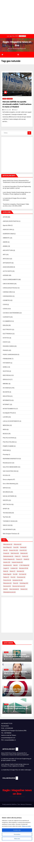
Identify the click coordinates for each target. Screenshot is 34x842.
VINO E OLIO (7, 525)
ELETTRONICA (7, 333)
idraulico (6, 562)
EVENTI (5, 342)
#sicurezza (17, 544)
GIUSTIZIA (6, 371)
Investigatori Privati (8, 412)
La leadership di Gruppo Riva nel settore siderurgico (16, 655)
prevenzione (21, 577)
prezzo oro (7, 580)
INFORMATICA (7, 400)
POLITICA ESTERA (8, 437)
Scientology (24, 583)
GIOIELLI (5, 367)
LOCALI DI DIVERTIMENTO (11, 421)
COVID (5, 304)
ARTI (4, 254)
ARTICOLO (6, 258)
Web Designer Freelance (10, 533)
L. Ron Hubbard (24, 565)
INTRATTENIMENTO (9, 408)
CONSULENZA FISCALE (10, 288)
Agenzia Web (7, 225)
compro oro (13, 550)
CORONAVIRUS (7, 296)
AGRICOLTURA (7, 229)
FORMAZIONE (7, 358)
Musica (12, 571)
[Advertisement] (17, 17)
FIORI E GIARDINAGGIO (10, 354)
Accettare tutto (17, 830)
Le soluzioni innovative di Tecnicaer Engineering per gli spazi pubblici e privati (16, 708)
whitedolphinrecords (9, 592)
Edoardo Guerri (20, 659)
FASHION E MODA (8, 346)
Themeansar (28, 804)
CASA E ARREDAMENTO (10, 279)
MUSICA (5, 433)
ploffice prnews (20, 676)
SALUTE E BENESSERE (10, 467)
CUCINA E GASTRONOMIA (11, 313)
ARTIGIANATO (7, 263)
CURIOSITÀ (6, 317)
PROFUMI (6, 450)
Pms (13, 577)
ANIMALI (5, 246)
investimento (7, 565)
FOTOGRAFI (6, 363)
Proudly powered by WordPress (9, 804)
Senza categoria (7, 479)
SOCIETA (5, 500)
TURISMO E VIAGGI (9, 521)
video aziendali (14, 589)
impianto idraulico (17, 562)
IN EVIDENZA (9, 98)
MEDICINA (6, 425)
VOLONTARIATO (8, 529)
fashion (25, 556)
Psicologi (5, 454)
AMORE (5, 242)
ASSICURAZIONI (8, 267)
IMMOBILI (6, 383)
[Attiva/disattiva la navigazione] (18, 54)
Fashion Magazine (8, 559)
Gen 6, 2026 (8, 659)
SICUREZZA (6, 492)
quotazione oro (17, 580)
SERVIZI (5, 487)
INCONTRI (6, 392)
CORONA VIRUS (8, 292)
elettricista (23, 553)
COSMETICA (7, 300)
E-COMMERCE (7, 321)
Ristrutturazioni (7, 462)
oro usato (22, 574)
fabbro (17, 556)
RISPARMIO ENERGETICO (11, 458)
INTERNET (6, 404)
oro (15, 574)
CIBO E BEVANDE (8, 283)
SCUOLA (5, 475)
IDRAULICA (6, 379)
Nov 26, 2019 (7, 109)
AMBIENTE (6, 238)
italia (15, 565)
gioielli (26, 559)
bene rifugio (7, 547)
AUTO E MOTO (7, 271)
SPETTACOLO (7, 504)
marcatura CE (23, 568)
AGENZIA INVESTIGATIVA (10, 221)
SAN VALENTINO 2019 (10, 471)
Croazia (6, 553)
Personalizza (17, 834)
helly (15, 109)
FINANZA (5, 350)
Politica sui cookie (26, 826)
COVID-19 (6, 308)
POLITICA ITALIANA (9, 442)
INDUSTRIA (6, 396)
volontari (24, 589)
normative (20, 571)
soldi (5, 589)
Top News (6, 517)
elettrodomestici (8, 556)
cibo (5, 550)
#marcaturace (7, 544)
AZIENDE (6, 275)
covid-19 (23, 550)
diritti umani (15, 553)
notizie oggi (7, 574)
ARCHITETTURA (8, 250)
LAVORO (5, 417)
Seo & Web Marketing (9, 483)
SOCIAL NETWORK (9, 496)
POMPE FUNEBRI (8, 446)
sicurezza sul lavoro (18, 586)
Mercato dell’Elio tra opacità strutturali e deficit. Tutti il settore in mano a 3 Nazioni (16, 104)
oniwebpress (19, 693)
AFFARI (4, 98)
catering (23, 547)
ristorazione (7, 583)
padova (6, 577)
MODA (5, 429)
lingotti (6, 568)
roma (15, 583)
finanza (19, 559)
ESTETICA (6, 338)
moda (5, 571)
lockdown (14, 568)
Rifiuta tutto (17, 838)
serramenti (7, 586)
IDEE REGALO (7, 375)
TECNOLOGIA (7, 512)
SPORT (5, 508)
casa (15, 547)
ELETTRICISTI (7, 329)
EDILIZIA (5, 325)
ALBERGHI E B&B (8, 233)
